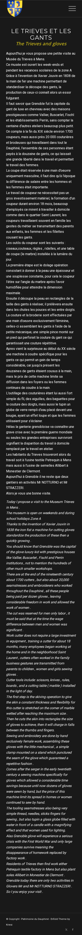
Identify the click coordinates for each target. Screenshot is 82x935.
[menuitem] (70, 8)
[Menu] (70, 8)
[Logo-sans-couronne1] (34, 8)
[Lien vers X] (66, 930)
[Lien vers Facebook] (73, 930)
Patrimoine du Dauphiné (35, 919)
